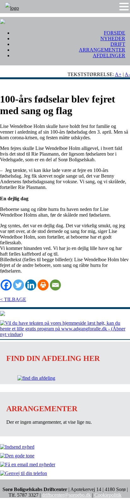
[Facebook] (6, 284)
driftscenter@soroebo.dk (66, 495)
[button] (124, 6)
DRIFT (117, 44)
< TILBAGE (13, 299)
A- (127, 74)
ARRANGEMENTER (102, 50)
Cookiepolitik (107, 495)
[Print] (43, 284)
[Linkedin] (30, 284)
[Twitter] (18, 284)
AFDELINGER (109, 55)
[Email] (55, 284)
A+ (118, 74)
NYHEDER (112, 38)
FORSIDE (114, 33)
